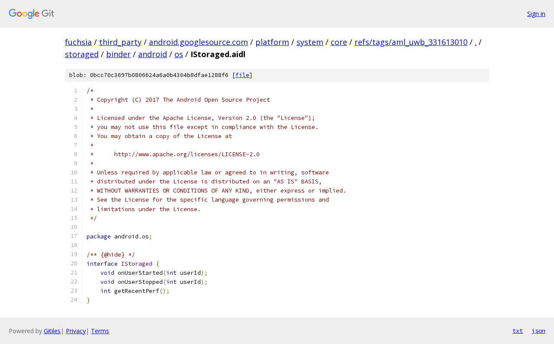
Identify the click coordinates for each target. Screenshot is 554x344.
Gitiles (52, 331)
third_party (120, 42)
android (152, 54)
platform (272, 42)
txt (517, 330)
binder (118, 54)
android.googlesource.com (198, 42)
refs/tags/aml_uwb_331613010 (410, 42)
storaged (82, 54)
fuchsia (78, 42)
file (242, 75)
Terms (100, 331)
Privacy (76, 331)
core (339, 42)
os (178, 54)
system (309, 42)
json (538, 330)
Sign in (536, 14)
